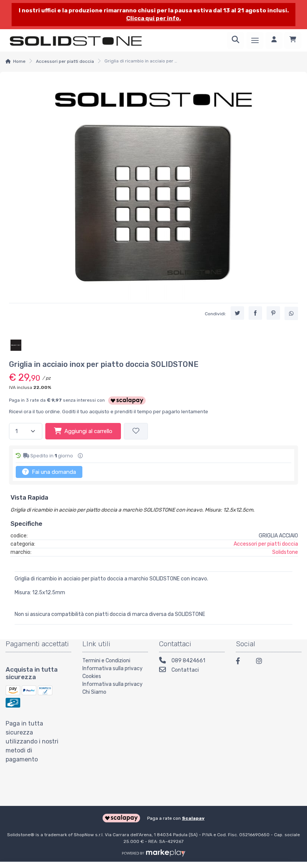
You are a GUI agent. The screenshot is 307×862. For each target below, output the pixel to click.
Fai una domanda (53, 472)
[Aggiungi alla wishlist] (136, 431)
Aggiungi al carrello (88, 431)
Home (19, 61)
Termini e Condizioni (106, 660)
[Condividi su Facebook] (255, 313)
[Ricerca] (235, 40)
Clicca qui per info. (153, 18)
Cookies (91, 676)
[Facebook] (241, 662)
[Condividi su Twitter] (237, 313)
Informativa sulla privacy (112, 668)
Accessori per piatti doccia (65, 61)
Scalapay (193, 818)
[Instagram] (261, 662)
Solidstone (285, 552)
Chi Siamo (94, 692)
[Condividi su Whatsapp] (291, 313)
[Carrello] (292, 40)
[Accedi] (274, 40)
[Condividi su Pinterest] (273, 313)
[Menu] (255, 40)
